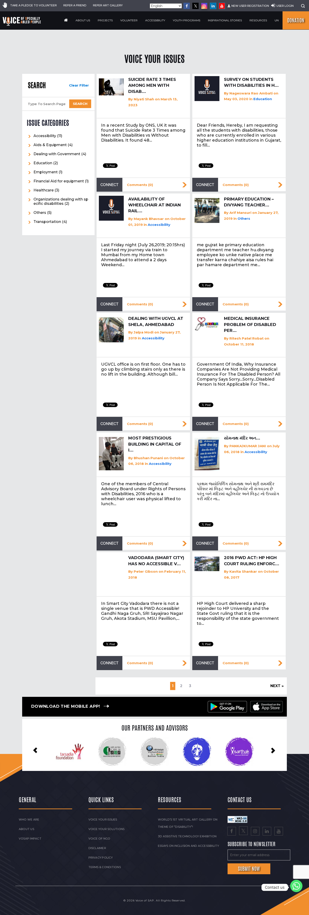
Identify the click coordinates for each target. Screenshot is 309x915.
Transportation (47, 222)
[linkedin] (213, 5)
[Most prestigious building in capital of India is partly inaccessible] (111, 453)
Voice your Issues (102, 819)
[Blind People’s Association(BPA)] (145, 751)
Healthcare (43, 190)
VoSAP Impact (30, 838)
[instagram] (204, 5)
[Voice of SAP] (22, 21)
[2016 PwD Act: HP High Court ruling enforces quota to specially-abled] (207, 564)
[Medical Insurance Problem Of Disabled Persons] (207, 324)
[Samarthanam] (229, 751)
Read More (184, 184)
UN (277, 20)
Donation (295, 20)
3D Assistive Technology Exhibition (187, 836)
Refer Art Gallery (108, 5)
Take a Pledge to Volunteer (33, 5)
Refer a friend (74, 5)
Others (39, 212)
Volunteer (129, 20)
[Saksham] (60, 751)
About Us (83, 20)
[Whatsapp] (296, 887)
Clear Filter (79, 85)
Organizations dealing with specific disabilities (60, 201)
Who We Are (29, 819)
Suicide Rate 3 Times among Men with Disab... (152, 85)
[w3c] (237, 819)
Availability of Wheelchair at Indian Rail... (154, 205)
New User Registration (250, 5)
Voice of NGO (99, 838)
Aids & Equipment (50, 145)
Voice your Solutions (106, 829)
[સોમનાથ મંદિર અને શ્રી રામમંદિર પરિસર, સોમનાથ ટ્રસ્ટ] (207, 453)
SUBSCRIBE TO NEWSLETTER (252, 844)
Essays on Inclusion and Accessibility (188, 845)
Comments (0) (140, 185)
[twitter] (195, 5)
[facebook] (187, 5)
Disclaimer (97, 848)
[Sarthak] (187, 751)
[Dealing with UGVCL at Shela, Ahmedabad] (111, 329)
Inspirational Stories (225, 20)
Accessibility (155, 20)
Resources (258, 20)
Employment (45, 172)
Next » (277, 686)
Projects (105, 20)
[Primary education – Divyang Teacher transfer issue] (207, 210)
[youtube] (222, 5)
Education (42, 163)
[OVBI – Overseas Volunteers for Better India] (102, 751)
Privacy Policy (100, 857)
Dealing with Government (56, 154)
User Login (285, 5)
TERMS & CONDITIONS (104, 867)
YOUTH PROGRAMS (186, 20)
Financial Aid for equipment (58, 181)
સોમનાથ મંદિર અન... (242, 438)
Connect (109, 185)
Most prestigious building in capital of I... (154, 444)
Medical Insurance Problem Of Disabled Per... (250, 324)
